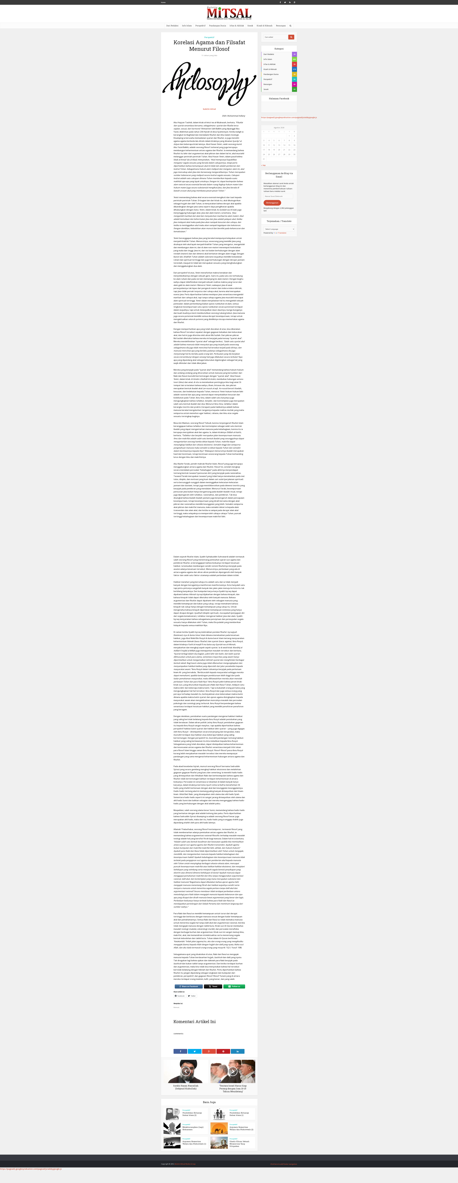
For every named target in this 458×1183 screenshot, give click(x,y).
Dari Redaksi (172, 25)
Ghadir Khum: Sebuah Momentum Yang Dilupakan (239, 1143)
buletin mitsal (209, 109)
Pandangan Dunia (217, 25)
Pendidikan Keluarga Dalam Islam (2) (192, 1114)
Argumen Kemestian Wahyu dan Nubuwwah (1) (194, 1142)
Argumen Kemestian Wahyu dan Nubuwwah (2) (241, 1128)
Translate (282, 233)
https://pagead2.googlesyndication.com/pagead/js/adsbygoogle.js (289, 117)
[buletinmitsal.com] (229, 13)
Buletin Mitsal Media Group (185, 1164)
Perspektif (200, 25)
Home (163, 2)
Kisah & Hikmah (264, 25)
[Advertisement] (209, 538)
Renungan (281, 25)
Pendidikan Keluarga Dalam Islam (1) (239, 1114)
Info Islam (187, 25)
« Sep (263, 165)
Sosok (250, 25)
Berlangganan (272, 203)
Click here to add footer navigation (283, 1164)
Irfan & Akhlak (237, 25)
